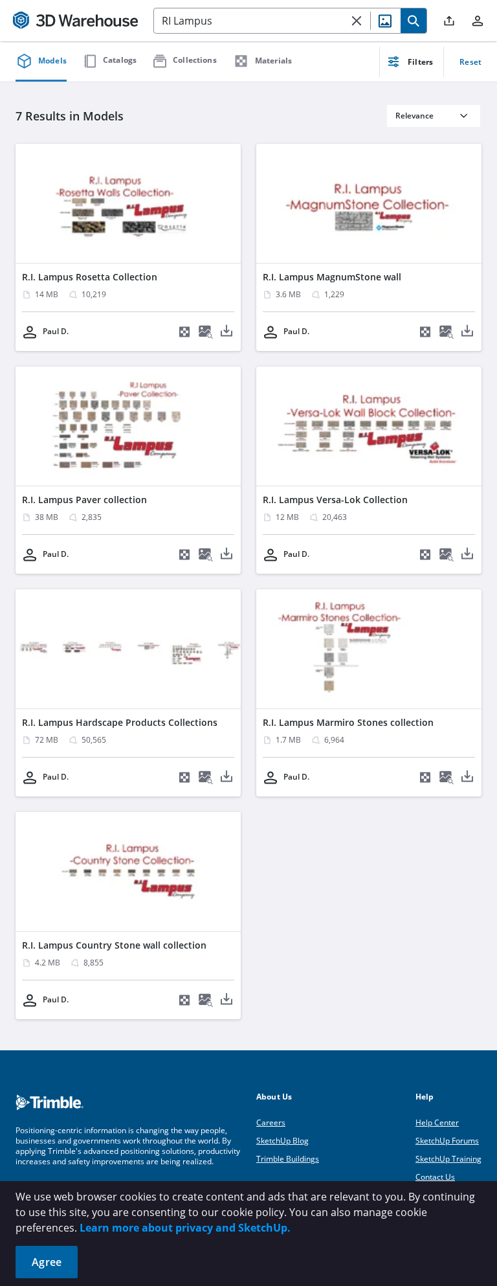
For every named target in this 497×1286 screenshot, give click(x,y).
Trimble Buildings (287, 1158)
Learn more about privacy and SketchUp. (185, 1228)
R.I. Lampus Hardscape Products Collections (119, 722)
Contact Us (435, 1176)
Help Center (437, 1122)
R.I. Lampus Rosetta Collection (89, 277)
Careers (270, 1122)
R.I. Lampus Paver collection (84, 499)
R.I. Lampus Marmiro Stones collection (348, 722)
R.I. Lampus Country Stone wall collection (114, 945)
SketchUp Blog (282, 1140)
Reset (470, 61)
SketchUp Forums (447, 1140)
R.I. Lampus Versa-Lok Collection (335, 499)
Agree (46, 1262)
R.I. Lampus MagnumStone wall (332, 277)
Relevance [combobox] (414, 115)
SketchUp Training (448, 1158)
